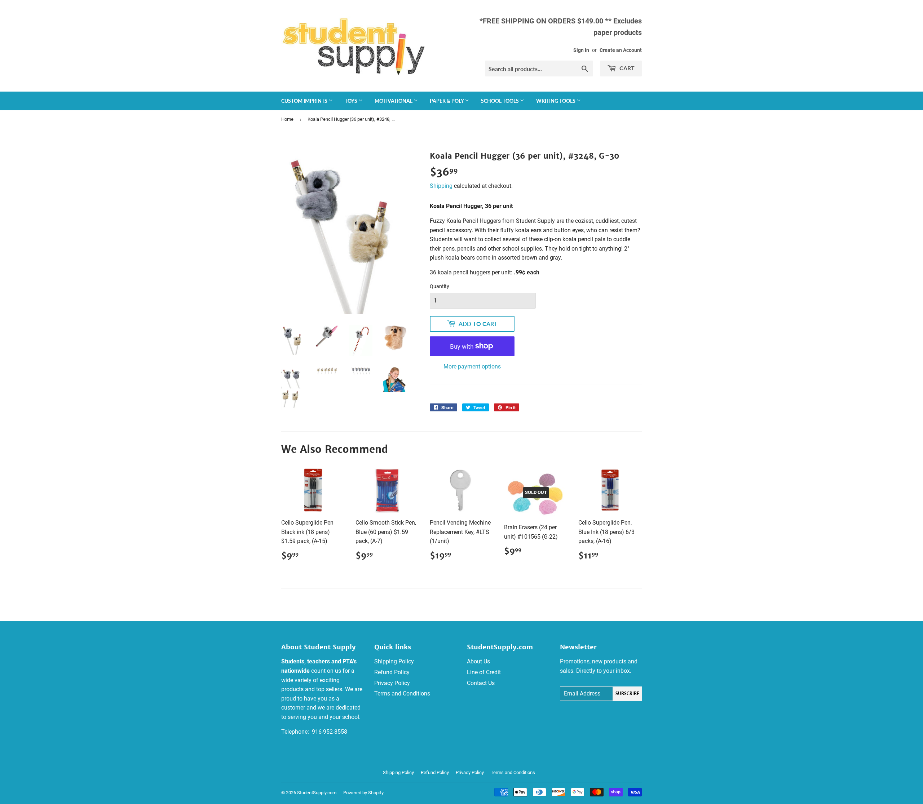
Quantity (439, 286)
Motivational (394, 101)
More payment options (472, 366)
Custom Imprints (304, 101)
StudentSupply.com (316, 792)
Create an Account (621, 50)
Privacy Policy (392, 683)
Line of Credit (484, 672)
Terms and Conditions (402, 693)
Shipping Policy (394, 661)
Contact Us (481, 683)
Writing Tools (556, 101)
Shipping (441, 185)
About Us (478, 661)
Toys (351, 101)
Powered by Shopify (363, 792)
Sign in (581, 50)
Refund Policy (392, 672)
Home (287, 119)
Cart (626, 68)
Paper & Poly (447, 101)
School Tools (500, 101)
